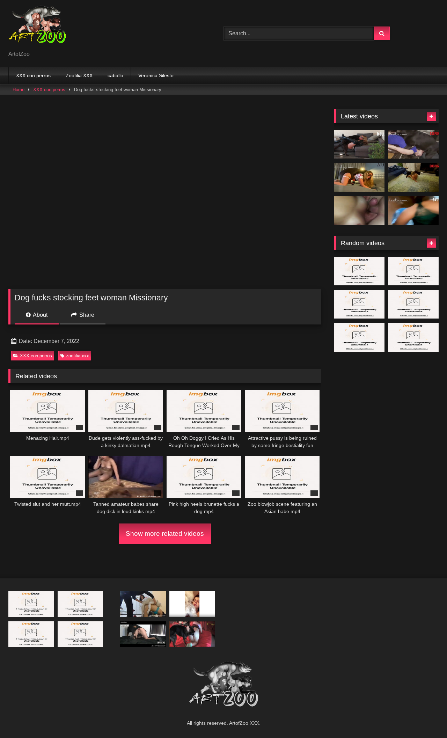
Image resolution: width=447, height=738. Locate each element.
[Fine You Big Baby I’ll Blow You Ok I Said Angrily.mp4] (413, 337)
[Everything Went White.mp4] (359, 144)
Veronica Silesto (156, 75)
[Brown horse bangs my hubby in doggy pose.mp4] (359, 271)
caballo (115, 75)
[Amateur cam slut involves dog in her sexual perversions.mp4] (192, 604)
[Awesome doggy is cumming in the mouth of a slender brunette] (143, 634)
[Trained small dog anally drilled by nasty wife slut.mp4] (80, 604)
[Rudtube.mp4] (192, 634)
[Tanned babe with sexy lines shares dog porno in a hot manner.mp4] (359, 304)
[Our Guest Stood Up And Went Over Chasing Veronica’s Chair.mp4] (413, 304)
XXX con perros (33, 75)
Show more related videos (165, 533)
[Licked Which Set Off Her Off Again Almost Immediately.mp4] (413, 271)
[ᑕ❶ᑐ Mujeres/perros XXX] (37, 28)
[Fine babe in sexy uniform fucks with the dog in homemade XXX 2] (359, 337)
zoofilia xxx (77, 355)
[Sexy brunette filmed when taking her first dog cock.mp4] (143, 604)
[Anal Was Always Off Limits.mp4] (413, 144)
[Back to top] (425, 717)
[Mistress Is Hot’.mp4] (413, 177)
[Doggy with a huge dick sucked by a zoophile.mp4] (31, 604)
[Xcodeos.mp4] (359, 210)
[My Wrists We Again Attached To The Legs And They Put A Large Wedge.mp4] (31, 634)
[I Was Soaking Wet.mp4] (413, 210)
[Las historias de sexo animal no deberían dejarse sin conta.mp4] (80, 634)
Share (86, 315)
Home (18, 89)
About (39, 315)
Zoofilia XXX (79, 75)
